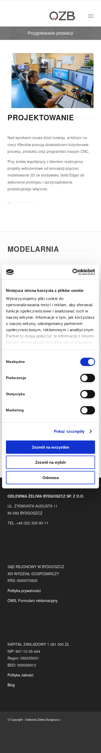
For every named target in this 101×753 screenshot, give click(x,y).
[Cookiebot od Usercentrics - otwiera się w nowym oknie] (72, 272)
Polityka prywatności (24, 590)
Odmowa (50, 477)
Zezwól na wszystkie (50, 447)
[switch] (87, 378)
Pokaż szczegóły (69, 431)
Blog (11, 684)
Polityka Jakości (20, 674)
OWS (12, 600)
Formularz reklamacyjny (37, 600)
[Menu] (90, 16)
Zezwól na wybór (50, 462)
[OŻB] (42, 15)
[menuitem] (90, 16)
